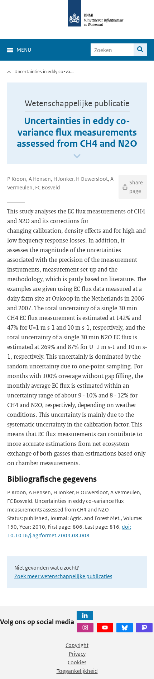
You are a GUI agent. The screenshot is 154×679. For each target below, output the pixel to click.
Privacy (77, 653)
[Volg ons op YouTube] (105, 628)
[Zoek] (140, 49)
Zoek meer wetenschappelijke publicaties (63, 576)
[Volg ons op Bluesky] (124, 628)
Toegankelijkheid (77, 671)
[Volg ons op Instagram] (85, 628)
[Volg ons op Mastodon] (144, 628)
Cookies (77, 662)
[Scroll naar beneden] (77, 156)
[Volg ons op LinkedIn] (85, 615)
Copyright (77, 645)
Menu (23, 49)
